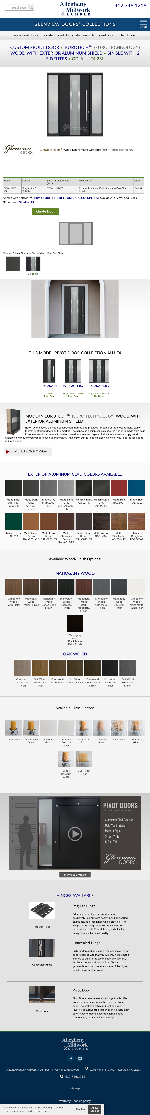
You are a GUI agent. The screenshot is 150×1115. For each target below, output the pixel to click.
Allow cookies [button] (94, 1109)
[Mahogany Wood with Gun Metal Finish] (101, 587)
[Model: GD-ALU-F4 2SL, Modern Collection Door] (75, 104)
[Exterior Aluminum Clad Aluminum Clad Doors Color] (13, 264)
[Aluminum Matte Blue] (136, 488)
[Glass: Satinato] (48, 728)
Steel (102, 35)
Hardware (128, 35)
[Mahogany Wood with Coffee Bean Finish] (48, 587)
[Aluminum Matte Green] (13, 522)
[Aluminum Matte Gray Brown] (84, 522)
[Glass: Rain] (119, 728)
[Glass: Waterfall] (136, 728)
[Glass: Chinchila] (101, 728)
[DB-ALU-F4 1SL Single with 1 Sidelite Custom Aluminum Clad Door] (73, 371)
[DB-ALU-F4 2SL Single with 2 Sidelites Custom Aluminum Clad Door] (99, 371)
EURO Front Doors (26, 35)
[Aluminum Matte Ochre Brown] (31, 522)
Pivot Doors (65, 35)
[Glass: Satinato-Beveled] (66, 728)
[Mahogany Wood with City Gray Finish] (119, 587)
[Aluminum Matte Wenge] (101, 522)
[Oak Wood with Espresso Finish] (110, 668)
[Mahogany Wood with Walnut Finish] (31, 587)
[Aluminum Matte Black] (13, 488)
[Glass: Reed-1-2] (84, 759)
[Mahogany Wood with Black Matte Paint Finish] (75, 624)
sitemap (75, 1088)
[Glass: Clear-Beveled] (31, 728)
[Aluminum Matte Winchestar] (119, 522)
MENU (143, 27)
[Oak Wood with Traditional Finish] (40, 668)
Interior (113, 35)
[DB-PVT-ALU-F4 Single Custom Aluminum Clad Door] (49, 371)
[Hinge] (42, 917)
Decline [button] (80, 1109)
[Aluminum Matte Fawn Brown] (48, 522)
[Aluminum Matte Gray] (48, 488)
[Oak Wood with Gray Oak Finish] (127, 668)
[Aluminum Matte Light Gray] (66, 488)
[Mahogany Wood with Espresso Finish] (66, 587)
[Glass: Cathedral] (84, 728)
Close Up (33, 273)
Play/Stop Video (75, 874)
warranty (65, 1101)
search (19, 8)
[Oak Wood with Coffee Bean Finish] (92, 668)
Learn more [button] (42, 1111)
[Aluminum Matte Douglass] (136, 522)
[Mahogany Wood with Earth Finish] (13, 587)
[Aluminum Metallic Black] (84, 488)
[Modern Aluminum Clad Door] (75, 309)
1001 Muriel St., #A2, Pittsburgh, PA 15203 (115, 1069)
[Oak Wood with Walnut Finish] (75, 668)
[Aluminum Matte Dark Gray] (31, 488)
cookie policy (82, 1101)
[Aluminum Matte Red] (119, 488)
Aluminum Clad (86, 35)
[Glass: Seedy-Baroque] (66, 759)
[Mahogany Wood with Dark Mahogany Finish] (84, 587)
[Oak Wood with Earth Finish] (57, 668)
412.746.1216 (130, 6)
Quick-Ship (47, 35)
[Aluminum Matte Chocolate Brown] (66, 522)
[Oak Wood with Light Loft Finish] (22, 668)
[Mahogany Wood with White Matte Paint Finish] (136, 587)
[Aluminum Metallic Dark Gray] (101, 488)
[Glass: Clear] (13, 728)
